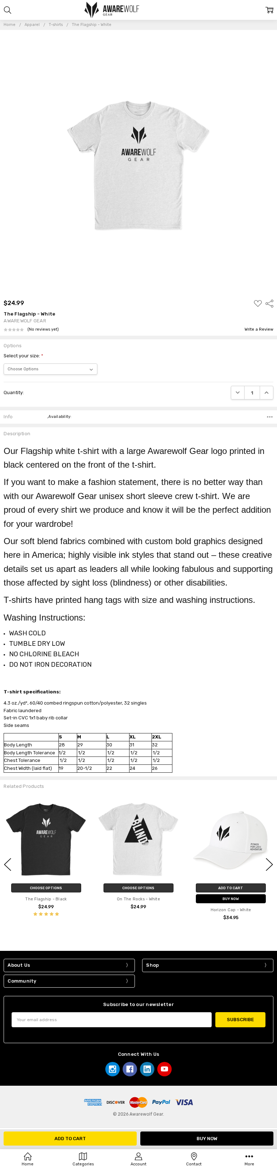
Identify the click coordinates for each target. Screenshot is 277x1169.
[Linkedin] (147, 1069)
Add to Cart (230, 888)
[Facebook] (130, 1069)
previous (7, 864)
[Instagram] (112, 1069)
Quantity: (14, 392)
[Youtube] (164, 1069)
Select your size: (23, 355)
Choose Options (46, 888)
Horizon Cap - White (231, 910)
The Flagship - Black (46, 899)
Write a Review (259, 329)
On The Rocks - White (138, 899)
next (269, 864)
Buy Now (231, 899)
